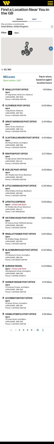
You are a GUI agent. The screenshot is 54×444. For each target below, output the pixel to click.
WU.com (9, 77)
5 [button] (31, 330)
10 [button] (38, 330)
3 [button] (23, 330)
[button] (42, 330)
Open (16, 33)
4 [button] (27, 330)
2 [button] (19, 330)
